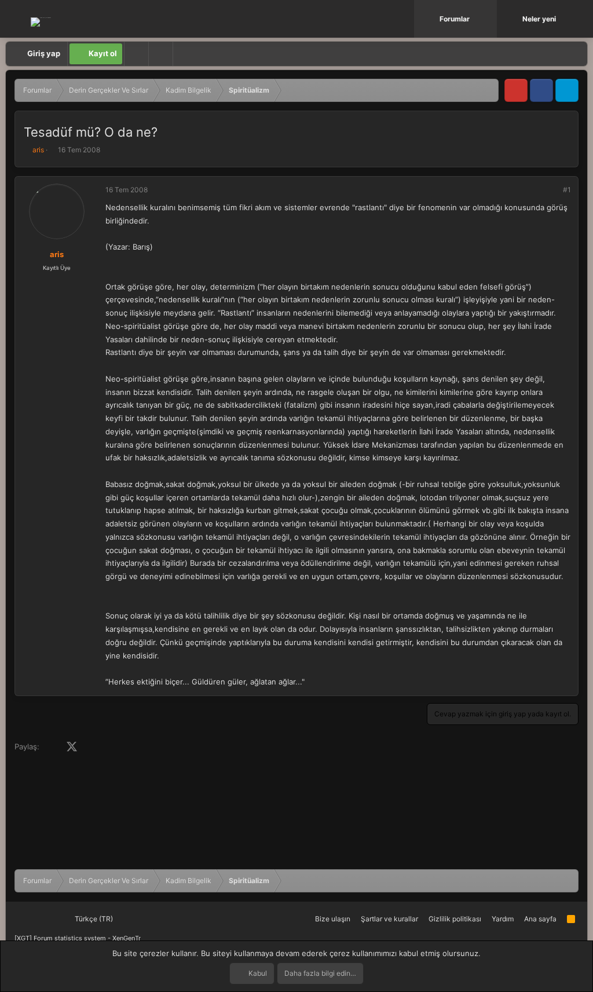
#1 (567, 189)
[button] (489, 19)
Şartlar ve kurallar (389, 918)
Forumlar (455, 18)
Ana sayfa (540, 918)
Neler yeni (539, 18)
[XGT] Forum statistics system (77, 938)
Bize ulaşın (332, 918)
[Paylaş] (551, 190)
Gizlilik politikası (455, 918)
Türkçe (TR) (93, 918)
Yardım (503, 918)
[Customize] (136, 54)
